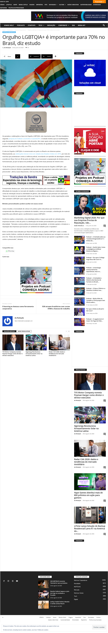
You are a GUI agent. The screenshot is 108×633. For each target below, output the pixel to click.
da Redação (7, 47)
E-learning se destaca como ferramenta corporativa (18, 307)
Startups (31, 25)
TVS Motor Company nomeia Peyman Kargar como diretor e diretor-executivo (12, 353)
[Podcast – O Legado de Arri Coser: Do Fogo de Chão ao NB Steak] (79, 322)
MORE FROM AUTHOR (24, 331)
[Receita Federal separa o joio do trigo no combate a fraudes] (43, 594)
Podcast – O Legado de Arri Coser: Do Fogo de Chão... (95, 320)
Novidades (52, 4)
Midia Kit (81, 25)
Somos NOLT (9, 25)
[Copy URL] (21, 56)
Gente (15, 4)
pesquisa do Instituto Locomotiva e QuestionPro (25, 138)
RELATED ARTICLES (9, 331)
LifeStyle (9, 4)
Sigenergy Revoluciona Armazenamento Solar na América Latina (34, 353)
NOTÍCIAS (77, 586)
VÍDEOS (2, 4)
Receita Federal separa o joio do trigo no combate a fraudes (59, 593)
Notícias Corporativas (20, 30)
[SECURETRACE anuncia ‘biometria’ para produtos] (43, 584)
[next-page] (69, 331)
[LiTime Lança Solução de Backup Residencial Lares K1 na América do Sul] (90, 515)
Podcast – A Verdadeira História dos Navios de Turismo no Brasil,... (93, 280)
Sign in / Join (4, 1)
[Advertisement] (90, 111)
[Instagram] (9, 581)
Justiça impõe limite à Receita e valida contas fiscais (59, 602)
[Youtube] (17, 581)
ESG (73, 25)
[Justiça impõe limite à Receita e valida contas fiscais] (43, 605)
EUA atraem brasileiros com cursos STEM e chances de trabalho (56, 307)
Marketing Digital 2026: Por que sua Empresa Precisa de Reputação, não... (89, 220)
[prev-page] (66, 331)
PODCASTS (21, 25)
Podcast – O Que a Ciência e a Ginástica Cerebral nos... (95, 289)
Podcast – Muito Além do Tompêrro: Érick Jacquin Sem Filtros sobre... (95, 300)
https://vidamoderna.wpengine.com (23, 321)
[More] (55, 56)
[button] (104, 25)
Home (3, 30)
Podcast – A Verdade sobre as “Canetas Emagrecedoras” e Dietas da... (95, 239)
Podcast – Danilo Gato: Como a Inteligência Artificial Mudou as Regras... (95, 249)
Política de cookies (43, 630)
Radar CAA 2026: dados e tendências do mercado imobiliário (57, 353)
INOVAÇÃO (51, 25)
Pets (46, 4)
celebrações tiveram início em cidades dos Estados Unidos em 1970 (38, 154)
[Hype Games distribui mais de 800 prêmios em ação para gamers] (90, 481)
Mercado (76, 590)
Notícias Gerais (79, 593)
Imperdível (39, 4)
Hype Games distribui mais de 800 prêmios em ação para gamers (88, 495)
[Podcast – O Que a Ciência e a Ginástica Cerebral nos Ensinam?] (79, 291)
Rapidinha (3, 8)
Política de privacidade (16, 8)
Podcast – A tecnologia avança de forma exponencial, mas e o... (93, 269)
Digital (76, 599)
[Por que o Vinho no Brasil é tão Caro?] (79, 312)
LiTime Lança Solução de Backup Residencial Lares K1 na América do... (89, 528)
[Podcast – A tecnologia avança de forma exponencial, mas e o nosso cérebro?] (79, 271)
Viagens (31, 4)
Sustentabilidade (86, 4)
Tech (40, 25)
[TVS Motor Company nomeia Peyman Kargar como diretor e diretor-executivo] (13, 342)
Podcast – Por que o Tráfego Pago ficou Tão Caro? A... (95, 258)
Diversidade (97, 4)
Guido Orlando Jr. (79, 225)
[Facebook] (4, 581)
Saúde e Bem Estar (73, 4)
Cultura (61, 4)
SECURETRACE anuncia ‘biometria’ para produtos (58, 582)
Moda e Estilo (23, 4)
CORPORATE (62, 25)
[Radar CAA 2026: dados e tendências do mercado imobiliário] (59, 342)
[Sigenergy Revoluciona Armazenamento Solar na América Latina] (36, 342)
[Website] (13, 581)
